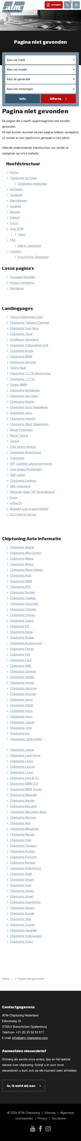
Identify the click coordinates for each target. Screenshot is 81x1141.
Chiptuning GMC (21, 666)
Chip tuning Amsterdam (26, 469)
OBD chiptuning (20, 486)
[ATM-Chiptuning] (13, 6)
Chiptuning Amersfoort (25, 452)
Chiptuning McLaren (23, 806)
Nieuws (15, 212)
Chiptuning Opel (20, 840)
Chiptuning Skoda (22, 891)
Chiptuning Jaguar (22, 722)
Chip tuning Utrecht (23, 447)
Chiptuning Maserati (23, 795)
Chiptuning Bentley (22, 592)
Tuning (14, 441)
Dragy (14, 497)
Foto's (14, 223)
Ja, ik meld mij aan (21, 1086)
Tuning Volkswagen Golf (26, 317)
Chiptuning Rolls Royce (25, 868)
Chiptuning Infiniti (21, 705)
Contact (15, 251)
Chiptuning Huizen (22, 402)
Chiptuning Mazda (22, 800)
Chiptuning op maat (23, 178)
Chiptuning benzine (23, 362)
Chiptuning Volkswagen (26, 936)
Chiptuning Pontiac (23, 851)
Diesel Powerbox (21, 430)
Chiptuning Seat (20, 885)
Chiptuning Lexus (21, 761)
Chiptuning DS (19, 626)
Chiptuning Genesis (23, 671)
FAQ (13, 240)
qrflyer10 (16, 503)
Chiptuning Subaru (22, 908)
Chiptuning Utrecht (22, 418)
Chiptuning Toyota (22, 925)
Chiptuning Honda (22, 683)
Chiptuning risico (21, 413)
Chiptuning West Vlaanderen (29, 424)
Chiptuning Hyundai (23, 694)
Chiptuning (17, 458)
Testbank (16, 195)
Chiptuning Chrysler (23, 609)
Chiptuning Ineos (21, 700)
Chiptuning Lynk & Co (24, 778)
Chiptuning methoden (32, 184)
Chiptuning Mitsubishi (24, 829)
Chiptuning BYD (20, 587)
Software (16, 189)
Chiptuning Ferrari (22, 649)
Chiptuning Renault (22, 863)
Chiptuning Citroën (22, 615)
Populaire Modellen (23, 277)
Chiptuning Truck (21, 334)
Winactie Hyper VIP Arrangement (32, 492)
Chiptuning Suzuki (22, 913)
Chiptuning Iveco (21, 716)
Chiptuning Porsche (23, 857)
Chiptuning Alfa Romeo (26, 553)
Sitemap (50, 1113)
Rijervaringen (18, 200)
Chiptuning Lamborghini (26, 739)
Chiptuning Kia (19, 733)
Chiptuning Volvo (21, 942)
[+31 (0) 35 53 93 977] (67, 5)
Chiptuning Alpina (21, 558)
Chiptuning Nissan (22, 834)
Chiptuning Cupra (21, 621)
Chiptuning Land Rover (25, 755)
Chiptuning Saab (21, 874)
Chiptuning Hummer (23, 688)
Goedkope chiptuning (24, 339)
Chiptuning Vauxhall (23, 930)
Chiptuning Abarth (22, 547)
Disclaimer (17, 288)
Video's (15, 217)
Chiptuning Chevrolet (24, 604)
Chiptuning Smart (21, 896)
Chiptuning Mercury (23, 817)
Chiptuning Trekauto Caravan (29, 323)
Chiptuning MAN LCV (24, 784)
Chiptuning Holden (22, 677)
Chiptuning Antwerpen (25, 390)
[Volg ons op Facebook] (40, 1129)
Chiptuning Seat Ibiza (24, 328)
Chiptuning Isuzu (21, 711)
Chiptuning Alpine (21, 564)
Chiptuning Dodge (22, 637)
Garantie (15, 206)
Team (22, 234)
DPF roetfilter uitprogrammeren (31, 464)
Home (14, 172)
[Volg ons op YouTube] (32, 1129)
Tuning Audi (18, 368)
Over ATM (16, 229)
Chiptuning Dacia (21, 632)
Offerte (55, 99)
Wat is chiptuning (29, 246)
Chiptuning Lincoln (22, 767)
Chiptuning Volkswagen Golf (29, 345)
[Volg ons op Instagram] (48, 1129)
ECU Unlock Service (23, 514)
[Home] (15, 978)
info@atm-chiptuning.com (30, 1038)
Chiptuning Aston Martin (26, 570)
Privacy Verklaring (22, 283)
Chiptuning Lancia (22, 750)
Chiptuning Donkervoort (26, 643)
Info (22, 99)
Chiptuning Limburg (23, 481)
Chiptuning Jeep (21, 728)
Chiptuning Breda (21, 351)
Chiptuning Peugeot (23, 846)
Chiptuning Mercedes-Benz (28, 812)
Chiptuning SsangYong (25, 902)
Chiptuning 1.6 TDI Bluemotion (30, 373)
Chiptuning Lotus (21, 772)
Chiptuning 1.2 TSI (22, 379)
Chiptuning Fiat (20, 654)
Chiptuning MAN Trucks (26, 789)
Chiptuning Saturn (22, 879)
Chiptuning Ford (20, 660)
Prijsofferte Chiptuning (33, 257)
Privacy (42, 1118)
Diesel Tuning (19, 435)
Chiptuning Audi (20, 575)
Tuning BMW (18, 385)
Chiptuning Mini (20, 823)
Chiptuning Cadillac (23, 598)
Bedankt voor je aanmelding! (29, 509)
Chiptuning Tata (20, 919)
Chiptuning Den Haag (24, 396)
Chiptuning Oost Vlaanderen (29, 407)
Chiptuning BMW (21, 356)
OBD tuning (17, 475)
